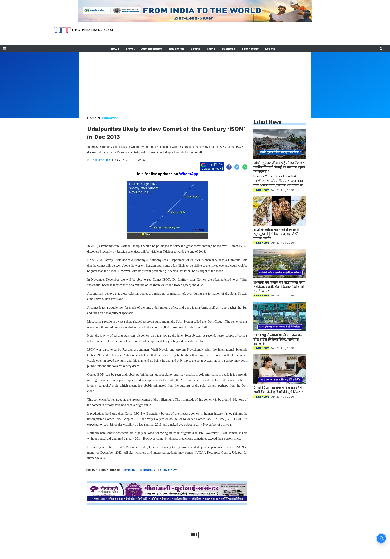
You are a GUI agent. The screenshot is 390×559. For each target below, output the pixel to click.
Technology (250, 48)
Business (228, 48)
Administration (152, 48)
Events (270, 48)
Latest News (267, 122)
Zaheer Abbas (101, 159)
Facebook (128, 469)
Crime (211, 48)
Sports (195, 48)
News (115, 48)
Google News (169, 469)
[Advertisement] (195, 80)
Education (176, 48)
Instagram (144, 469)
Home (92, 118)
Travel (130, 48)
